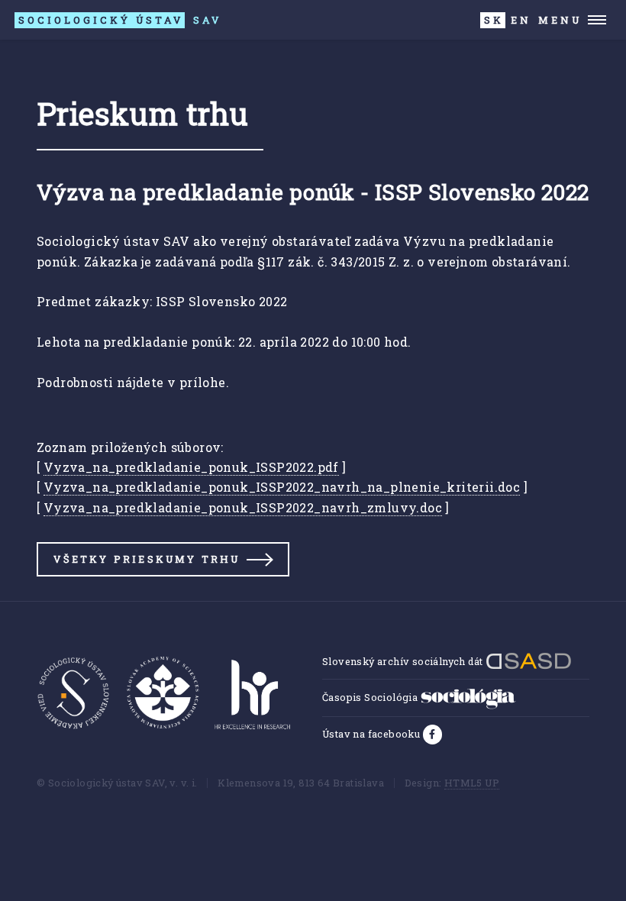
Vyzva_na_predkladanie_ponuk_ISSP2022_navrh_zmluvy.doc (243, 507)
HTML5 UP (471, 783)
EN (521, 20)
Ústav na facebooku (372, 734)
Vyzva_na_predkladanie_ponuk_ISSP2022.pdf (191, 467)
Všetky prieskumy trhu (146, 559)
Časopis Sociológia (371, 697)
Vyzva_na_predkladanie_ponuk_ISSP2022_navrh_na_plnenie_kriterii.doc (282, 487)
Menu (560, 20)
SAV (119, 20)
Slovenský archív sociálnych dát (404, 661)
